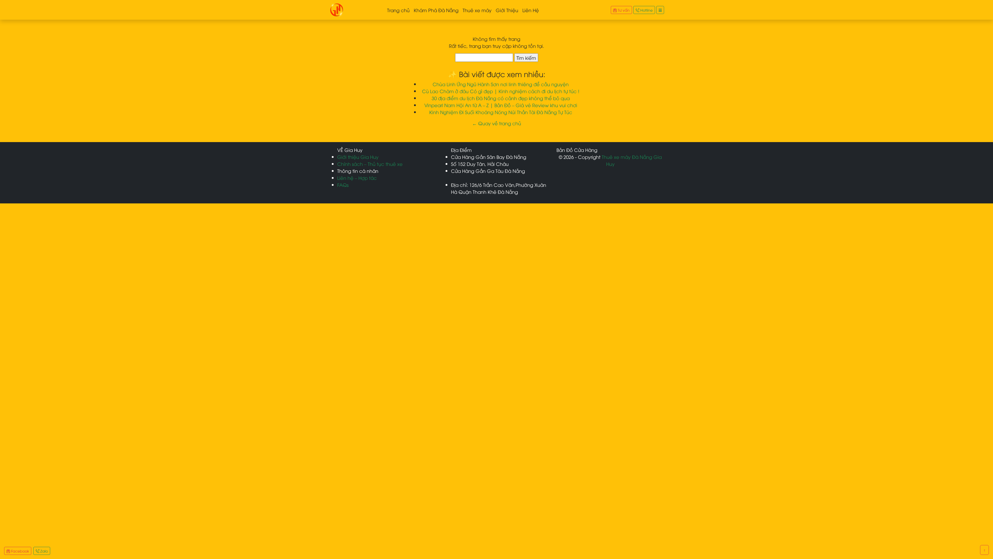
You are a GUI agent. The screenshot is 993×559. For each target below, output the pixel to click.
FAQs (343, 184)
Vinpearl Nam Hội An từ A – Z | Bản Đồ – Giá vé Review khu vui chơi (500, 105)
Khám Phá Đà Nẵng (436, 10)
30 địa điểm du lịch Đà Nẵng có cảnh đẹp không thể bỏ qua (501, 98)
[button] (660, 10)
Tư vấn (623, 10)
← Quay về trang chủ (496, 123)
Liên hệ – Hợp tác (357, 177)
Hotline (646, 10)
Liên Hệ (530, 10)
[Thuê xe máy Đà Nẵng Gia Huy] (336, 9)
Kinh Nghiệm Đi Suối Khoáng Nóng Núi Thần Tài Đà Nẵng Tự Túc (500, 112)
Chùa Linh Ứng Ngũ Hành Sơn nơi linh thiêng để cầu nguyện (501, 84)
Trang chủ (398, 10)
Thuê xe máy (477, 10)
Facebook (19, 550)
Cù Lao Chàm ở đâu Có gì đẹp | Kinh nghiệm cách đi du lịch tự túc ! (500, 91)
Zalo (43, 550)
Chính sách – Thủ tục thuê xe (370, 163)
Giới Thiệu (507, 10)
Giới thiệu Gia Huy (358, 156)
